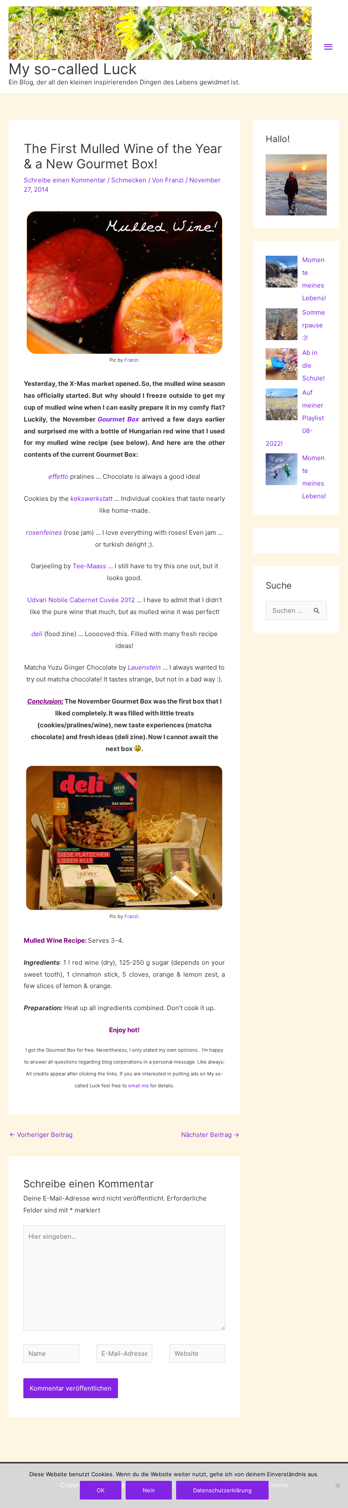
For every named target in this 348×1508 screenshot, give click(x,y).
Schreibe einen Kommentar (65, 180)
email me (138, 1086)
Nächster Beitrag (210, 1135)
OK (100, 1490)
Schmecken (128, 180)
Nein (149, 1490)
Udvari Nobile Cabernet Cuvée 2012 (81, 600)
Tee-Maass (89, 566)
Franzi (131, 360)
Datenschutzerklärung (222, 1490)
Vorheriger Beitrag (41, 1135)
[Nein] (337, 1485)
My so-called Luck (72, 69)
